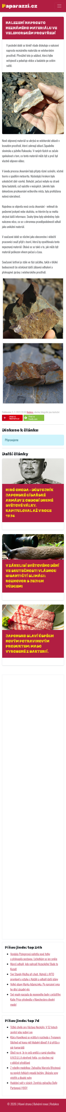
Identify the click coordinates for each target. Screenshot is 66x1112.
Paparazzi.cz (19, 6)
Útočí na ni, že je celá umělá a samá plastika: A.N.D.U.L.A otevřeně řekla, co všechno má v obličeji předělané (33, 1057)
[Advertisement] (33, 806)
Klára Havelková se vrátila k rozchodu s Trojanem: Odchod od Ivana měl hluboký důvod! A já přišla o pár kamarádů (35, 1042)
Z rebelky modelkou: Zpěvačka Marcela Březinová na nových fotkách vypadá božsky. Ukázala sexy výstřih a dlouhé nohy (35, 1072)
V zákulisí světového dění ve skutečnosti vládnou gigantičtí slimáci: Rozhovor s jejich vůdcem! (32, 575)
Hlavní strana (25, 1104)
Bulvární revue (40, 1104)
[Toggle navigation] (59, 6)
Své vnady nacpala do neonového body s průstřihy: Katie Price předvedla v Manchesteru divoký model (35, 999)
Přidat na (33, 418)
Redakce (30, 412)
